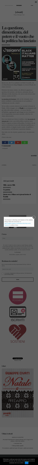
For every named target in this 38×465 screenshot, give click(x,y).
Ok (26, 463)
